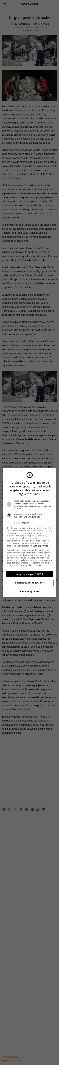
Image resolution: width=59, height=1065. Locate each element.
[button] (29, 523)
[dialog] (29, 532)
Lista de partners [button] (40, 545)
